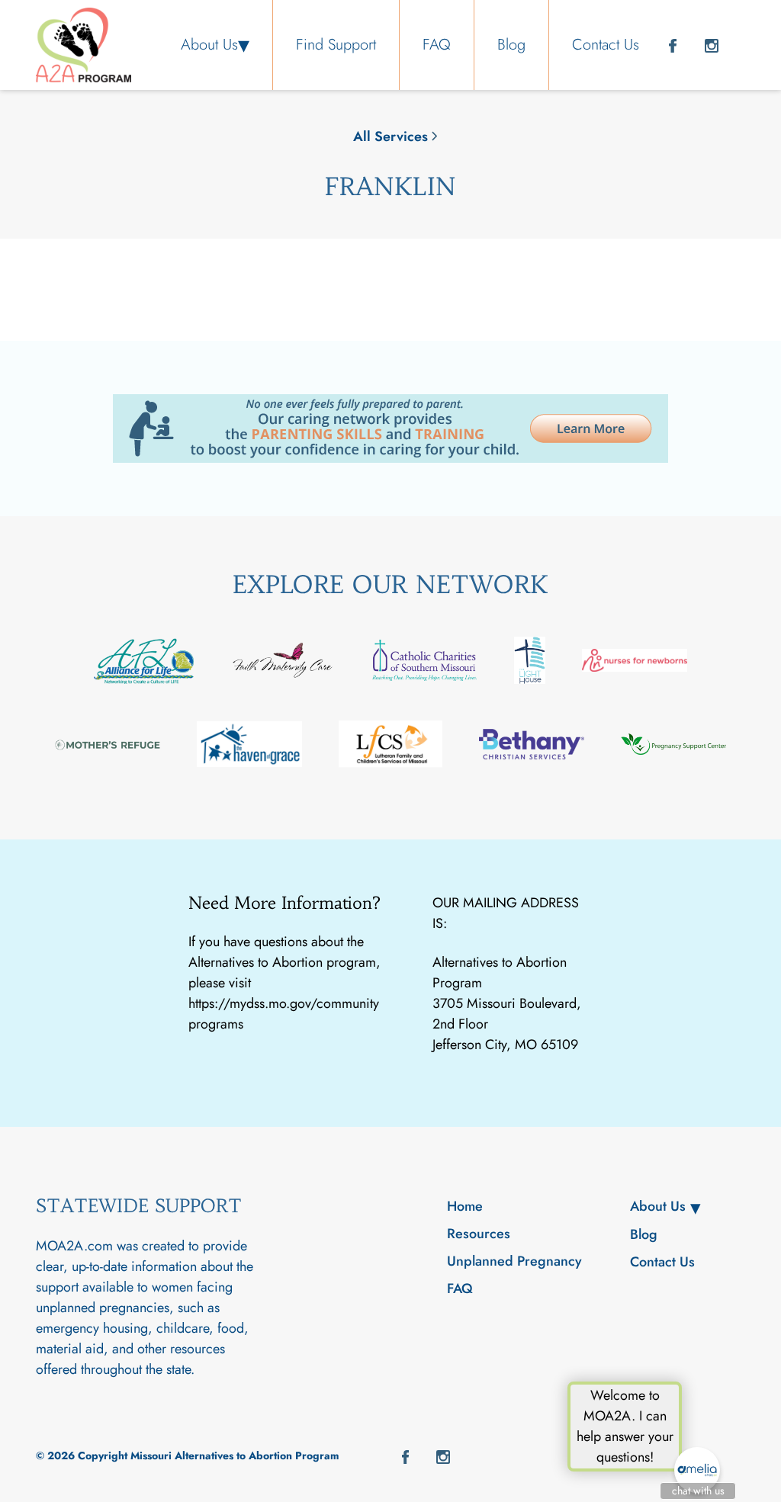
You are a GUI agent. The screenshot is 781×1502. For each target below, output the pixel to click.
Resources (478, 1234)
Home (465, 1206)
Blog (511, 45)
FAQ (437, 45)
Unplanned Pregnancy (514, 1261)
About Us (209, 45)
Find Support (336, 45)
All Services (390, 136)
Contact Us (605, 45)
